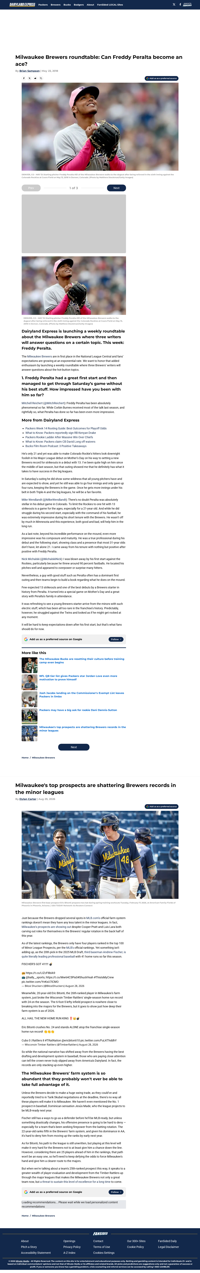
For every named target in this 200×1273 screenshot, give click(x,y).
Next (117, 188)
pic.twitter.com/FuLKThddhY (98, 1040)
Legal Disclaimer (168, 1247)
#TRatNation (53, 1040)
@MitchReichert (54, 403)
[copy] (41, 78)
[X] (174, 4)
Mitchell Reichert (32, 403)
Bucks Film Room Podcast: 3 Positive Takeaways (55, 446)
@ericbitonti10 (71, 1040)
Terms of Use (101, 1247)
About (90, 4)
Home (25, 757)
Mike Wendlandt (32, 499)
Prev (31, 188)
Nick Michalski (31, 559)
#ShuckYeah (85, 977)
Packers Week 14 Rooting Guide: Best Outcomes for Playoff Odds (66, 428)
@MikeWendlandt (55, 499)
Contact (98, 1241)
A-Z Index (69, 1252)
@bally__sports (35, 977)
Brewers (55, 4)
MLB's (70, 947)
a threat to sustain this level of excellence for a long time (75, 1181)
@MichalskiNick (51, 559)
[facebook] (180, 4)
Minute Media (22, 1261)
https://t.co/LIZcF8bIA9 (40, 973)
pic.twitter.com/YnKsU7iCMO (40, 981)
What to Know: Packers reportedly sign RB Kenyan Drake (60, 432)
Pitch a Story (29, 1247)
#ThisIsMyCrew (104, 977)
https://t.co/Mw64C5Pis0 (61, 977)
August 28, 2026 (74, 986)
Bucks (67, 4)
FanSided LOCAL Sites (110, 4)
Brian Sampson (29, 70)
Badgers (79, 4)
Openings (69, 1241)
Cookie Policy (135, 1247)
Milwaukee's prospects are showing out (46, 926)
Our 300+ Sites (136, 1241)
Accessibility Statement (36, 1252)
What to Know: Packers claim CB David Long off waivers (60, 441)
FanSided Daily (167, 1241)
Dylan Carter (27, 799)
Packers (43, 4)
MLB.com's (93, 918)
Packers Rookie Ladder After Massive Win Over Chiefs (59, 437)
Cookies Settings (103, 1252)
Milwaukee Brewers (39, 356)
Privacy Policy (72, 1247)
